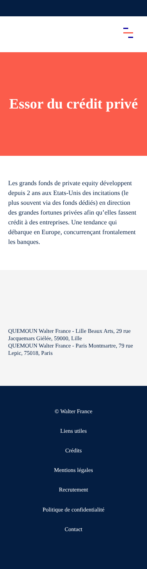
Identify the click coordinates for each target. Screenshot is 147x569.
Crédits (73, 451)
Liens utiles (73, 431)
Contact (73, 530)
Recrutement (73, 490)
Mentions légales (73, 470)
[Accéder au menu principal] (128, 32)
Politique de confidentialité (73, 510)
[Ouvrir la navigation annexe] (13, 8)
